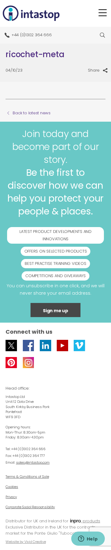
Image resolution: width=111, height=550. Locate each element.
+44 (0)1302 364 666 (31, 35)
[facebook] (28, 345)
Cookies (12, 486)
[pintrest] (11, 362)
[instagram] (28, 362)
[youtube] (62, 345)
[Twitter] (11, 345)
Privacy (11, 496)
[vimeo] (79, 345)
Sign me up (55, 311)
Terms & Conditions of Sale (27, 476)
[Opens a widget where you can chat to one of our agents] (88, 539)
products (90, 521)
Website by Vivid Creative (26, 541)
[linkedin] (45, 345)
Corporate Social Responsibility (30, 507)
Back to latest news (32, 113)
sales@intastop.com (33, 462)
